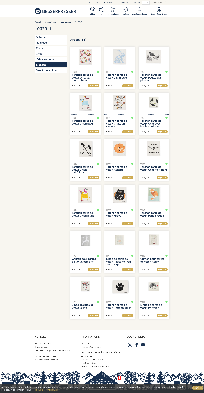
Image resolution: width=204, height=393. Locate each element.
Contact (136, 3)
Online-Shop (50, 22)
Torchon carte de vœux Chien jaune (83, 214)
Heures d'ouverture (91, 347)
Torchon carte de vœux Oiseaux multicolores (82, 77)
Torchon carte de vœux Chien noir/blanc (82, 170)
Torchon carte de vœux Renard (116, 168)
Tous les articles (66, 22)
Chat (39, 54)
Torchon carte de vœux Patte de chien (118, 306)
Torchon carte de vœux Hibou (116, 214)
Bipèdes (41, 65)
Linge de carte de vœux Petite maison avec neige (118, 262)
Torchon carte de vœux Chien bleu (82, 122)
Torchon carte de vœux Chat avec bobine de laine (150, 123)
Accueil (38, 22)
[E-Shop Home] (55, 11)
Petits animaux (45, 59)
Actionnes (42, 37)
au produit (93, 85)
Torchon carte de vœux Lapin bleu (116, 76)
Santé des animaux (48, 70)
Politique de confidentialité (95, 366)
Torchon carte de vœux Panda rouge (152, 214)
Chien (39, 48)
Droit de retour (88, 363)
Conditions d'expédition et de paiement (102, 352)
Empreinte (86, 356)
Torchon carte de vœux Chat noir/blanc (153, 168)
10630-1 (81, 22)
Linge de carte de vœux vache (83, 306)
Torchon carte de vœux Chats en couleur (116, 123)
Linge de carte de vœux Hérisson (151, 306)
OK (197, 388)
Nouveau (41, 42)
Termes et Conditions (92, 359)
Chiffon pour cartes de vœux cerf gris (84, 260)
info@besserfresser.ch (46, 359)
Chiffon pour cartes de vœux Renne (152, 260)
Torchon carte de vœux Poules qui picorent (150, 77)
